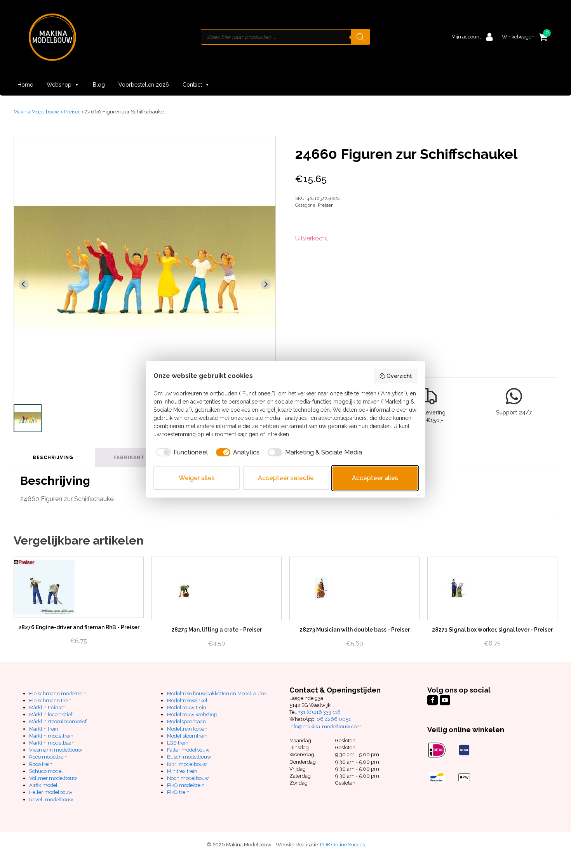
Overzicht (399, 376)
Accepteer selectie (286, 478)
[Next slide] (266, 284)
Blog (99, 85)
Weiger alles (197, 478)
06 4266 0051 (334, 719)
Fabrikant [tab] (128, 457)
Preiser (72, 112)
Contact (192, 85)
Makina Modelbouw (36, 112)
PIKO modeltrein (186, 785)
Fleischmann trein (50, 700)
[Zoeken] (360, 37)
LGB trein (177, 743)
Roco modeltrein (48, 757)
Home (25, 85)
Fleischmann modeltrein (58, 693)
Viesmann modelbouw (55, 750)
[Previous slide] (24, 284)
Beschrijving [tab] (53, 457)
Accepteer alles (375, 478)
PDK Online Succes (342, 845)
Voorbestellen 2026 (143, 85)
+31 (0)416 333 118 (319, 712)
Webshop (59, 85)
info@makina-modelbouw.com (325, 726)
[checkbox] (180, 452)
